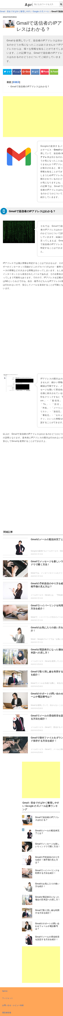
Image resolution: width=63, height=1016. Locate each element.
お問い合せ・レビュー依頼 (13, 1005)
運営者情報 (6, 1012)
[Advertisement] (41, 780)
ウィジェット (7, 998)
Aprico (31, 4)
